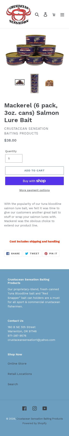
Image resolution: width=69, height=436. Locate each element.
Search (13, 384)
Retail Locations (20, 374)
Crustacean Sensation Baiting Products (39, 418)
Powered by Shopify (34, 423)
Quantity (10, 151)
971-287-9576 (17, 335)
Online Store (17, 363)
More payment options (34, 190)
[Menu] (62, 14)
